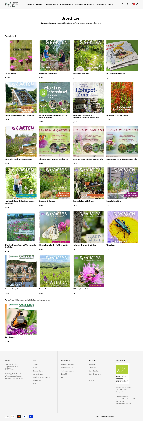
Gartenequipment (51, 4)
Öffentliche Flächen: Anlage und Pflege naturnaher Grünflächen (20, 246)
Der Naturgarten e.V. (67, 368)
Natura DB (64, 374)
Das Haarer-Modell (11, 73)
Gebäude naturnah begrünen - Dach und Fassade (19, 115)
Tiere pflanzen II (10, 337)
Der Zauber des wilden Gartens (115, 73)
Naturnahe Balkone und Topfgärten (83, 201)
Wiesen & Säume (44, 289)
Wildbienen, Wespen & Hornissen (83, 289)
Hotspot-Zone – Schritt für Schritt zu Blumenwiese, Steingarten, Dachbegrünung (86, 116)
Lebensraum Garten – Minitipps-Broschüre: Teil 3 (121, 159)
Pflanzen (39, 4)
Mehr (109, 4)
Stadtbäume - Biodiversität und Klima (84, 245)
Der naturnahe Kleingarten (81, 73)
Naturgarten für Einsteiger (47, 201)
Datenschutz (92, 368)
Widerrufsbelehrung (94, 374)
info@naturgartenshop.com (13, 376)
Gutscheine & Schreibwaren (83, 4)
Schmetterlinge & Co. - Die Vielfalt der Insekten (53, 245)
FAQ (62, 377)
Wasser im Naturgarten (12, 289)
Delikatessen (100, 4)
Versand (91, 380)
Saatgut (30, 4)
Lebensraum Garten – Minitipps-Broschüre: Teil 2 (88, 159)
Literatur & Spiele (65, 4)
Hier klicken (19, 378)
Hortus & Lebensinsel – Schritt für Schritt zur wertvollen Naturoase (53, 116)
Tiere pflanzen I (111, 245)
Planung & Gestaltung (67, 365)
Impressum (92, 365)
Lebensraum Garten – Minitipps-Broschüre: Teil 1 (54, 159)
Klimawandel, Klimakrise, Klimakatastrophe (18, 159)
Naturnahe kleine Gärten (113, 201)
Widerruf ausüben (94, 371)
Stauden (121, 397)
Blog (34, 383)
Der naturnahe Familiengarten (48, 73)
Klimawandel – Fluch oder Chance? (117, 115)
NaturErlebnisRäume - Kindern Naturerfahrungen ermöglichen (20, 202)
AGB (90, 377)
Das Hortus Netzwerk (67, 371)
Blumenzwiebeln (132, 399)
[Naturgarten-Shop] (12, 4)
